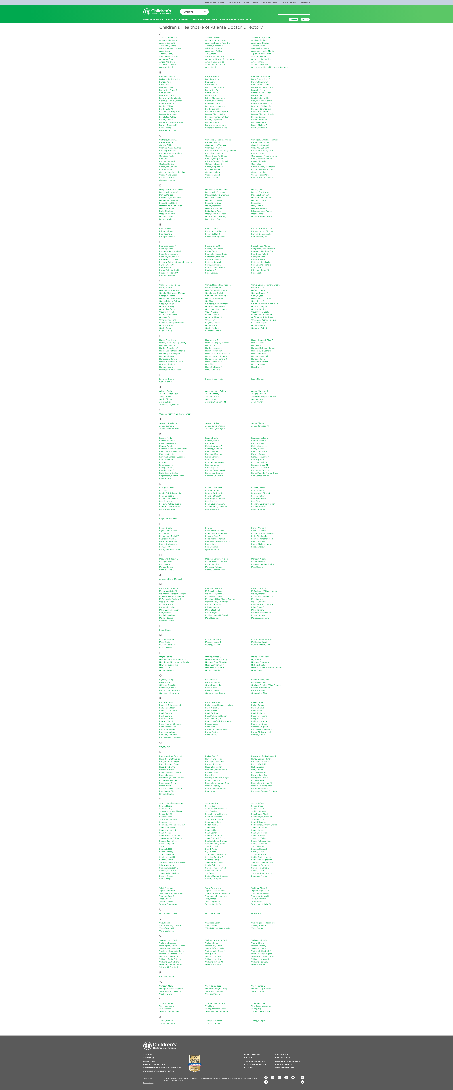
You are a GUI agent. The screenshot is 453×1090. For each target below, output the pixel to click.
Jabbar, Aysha (165, 391)
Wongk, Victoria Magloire (171, 988)
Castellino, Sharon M (260, 145)
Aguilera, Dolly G (259, 40)
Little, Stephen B (259, 536)
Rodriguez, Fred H (259, 777)
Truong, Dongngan (168, 904)
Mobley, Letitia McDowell (216, 615)
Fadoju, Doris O (212, 246)
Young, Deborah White (215, 1008)
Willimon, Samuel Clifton (170, 964)
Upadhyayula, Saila (168, 913)
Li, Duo (208, 528)
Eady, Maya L (165, 228)
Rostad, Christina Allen (261, 786)
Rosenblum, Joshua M (261, 783)
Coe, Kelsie (256, 164)
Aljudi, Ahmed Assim (261, 53)
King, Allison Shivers (214, 462)
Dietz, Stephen (166, 211)
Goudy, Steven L (166, 312)
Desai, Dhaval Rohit (168, 203)
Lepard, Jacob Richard (169, 506)
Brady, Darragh (212, 109)
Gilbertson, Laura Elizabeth (171, 298)
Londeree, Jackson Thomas (218, 541)
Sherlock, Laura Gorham (216, 841)
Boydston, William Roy (261, 106)
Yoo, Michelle (165, 1008)
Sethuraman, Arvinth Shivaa (264, 825)
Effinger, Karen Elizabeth (262, 231)
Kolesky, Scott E (166, 470)
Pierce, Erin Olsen (167, 729)
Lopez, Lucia (211, 544)
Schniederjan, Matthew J (262, 816)
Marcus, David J (166, 569)
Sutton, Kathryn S (213, 878)
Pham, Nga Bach (259, 724)
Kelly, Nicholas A (259, 446)
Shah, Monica (257, 830)
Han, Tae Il (210, 345)
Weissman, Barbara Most (170, 953)
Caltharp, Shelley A (168, 140)
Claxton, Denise (166, 164)
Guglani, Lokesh (212, 322)
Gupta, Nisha (211, 325)
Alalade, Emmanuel (214, 45)
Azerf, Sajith (210, 67)
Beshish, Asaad (258, 90)
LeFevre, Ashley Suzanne (170, 504)
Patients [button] (171, 19)
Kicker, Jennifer (212, 457)
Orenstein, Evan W (168, 687)
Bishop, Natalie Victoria (170, 98)
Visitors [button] (183, 19)
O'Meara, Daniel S (167, 685)
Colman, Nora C (166, 169)
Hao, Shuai (256, 345)
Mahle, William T (258, 561)
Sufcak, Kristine (166, 876)
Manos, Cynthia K (167, 567)
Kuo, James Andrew (260, 475)
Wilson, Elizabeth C (214, 964)
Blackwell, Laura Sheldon (170, 101)
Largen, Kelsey (258, 496)
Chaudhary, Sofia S (214, 153)
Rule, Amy (210, 791)
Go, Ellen (209, 301)
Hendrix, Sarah (258, 359)
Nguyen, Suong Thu (168, 665)
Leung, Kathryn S (259, 509)
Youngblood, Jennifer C (170, 1011)
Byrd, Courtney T (259, 128)
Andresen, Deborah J (261, 59)
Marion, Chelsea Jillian (215, 569)
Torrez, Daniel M (166, 901)
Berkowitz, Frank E (168, 90)
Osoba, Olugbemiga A (169, 690)
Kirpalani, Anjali (166, 465)
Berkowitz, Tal (211, 90)
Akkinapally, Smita (167, 45)
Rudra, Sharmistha (259, 788)
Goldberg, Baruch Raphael (217, 304)
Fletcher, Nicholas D (260, 262)
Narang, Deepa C (213, 657)
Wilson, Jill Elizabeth (168, 967)
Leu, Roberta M (212, 509)
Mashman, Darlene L (214, 588)
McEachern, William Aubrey (264, 591)
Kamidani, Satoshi (259, 438)
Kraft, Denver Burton (168, 473)
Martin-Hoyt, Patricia (168, 588)
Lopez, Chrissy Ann (168, 544)
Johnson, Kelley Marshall (170, 579)
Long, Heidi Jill (166, 630)
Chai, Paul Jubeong (260, 148)
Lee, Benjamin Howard (215, 498)
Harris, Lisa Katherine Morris (172, 351)
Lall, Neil (163, 490)
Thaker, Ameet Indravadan (217, 893)
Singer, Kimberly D (259, 854)
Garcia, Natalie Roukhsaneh (218, 285)
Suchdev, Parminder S (261, 873)
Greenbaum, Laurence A (262, 314)
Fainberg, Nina (166, 248)
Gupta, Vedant (212, 328)
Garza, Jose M (257, 287)
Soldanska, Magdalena (261, 859)
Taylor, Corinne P (167, 890)
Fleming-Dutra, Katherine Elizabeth (175, 262)
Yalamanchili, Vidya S (215, 1003)
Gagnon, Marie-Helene (169, 285)
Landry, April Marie (214, 493)
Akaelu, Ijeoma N (167, 43)
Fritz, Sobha (256, 273)
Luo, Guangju (211, 547)
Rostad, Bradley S (213, 786)
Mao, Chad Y (257, 567)
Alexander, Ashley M (214, 51)
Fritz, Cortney (211, 273)
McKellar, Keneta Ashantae (171, 596)
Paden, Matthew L (213, 702)
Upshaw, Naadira (213, 913)
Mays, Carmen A (258, 588)
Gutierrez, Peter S (259, 328)
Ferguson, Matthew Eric (262, 251)
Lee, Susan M (211, 501)
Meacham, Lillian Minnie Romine (220, 599)
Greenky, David (166, 317)
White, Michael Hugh (168, 956)
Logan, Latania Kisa (168, 541)
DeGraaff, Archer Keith (261, 197)
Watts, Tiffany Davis (214, 948)
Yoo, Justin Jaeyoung (261, 1006)
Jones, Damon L (166, 426)
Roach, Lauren (166, 775)
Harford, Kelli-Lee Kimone (263, 348)
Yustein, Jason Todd (260, 1011)
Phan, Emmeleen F (168, 726)
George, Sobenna (167, 295)
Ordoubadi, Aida (213, 685)
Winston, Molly (166, 986)
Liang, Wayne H (258, 528)
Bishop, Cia (256, 95)
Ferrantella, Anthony (168, 254)
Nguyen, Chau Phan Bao (216, 662)
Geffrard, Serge (258, 290)
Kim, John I (210, 459)
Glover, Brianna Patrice (169, 301)
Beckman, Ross (212, 84)
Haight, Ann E (211, 340)
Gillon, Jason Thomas (261, 298)
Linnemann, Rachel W (169, 536)
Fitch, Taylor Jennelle (169, 256)
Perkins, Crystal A (259, 721)
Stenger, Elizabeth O (168, 868)
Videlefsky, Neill (166, 928)
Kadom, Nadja (165, 438)
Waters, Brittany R (259, 945)
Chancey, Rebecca (167, 150)
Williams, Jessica (213, 959)
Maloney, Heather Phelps (262, 564)
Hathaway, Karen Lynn (169, 353)
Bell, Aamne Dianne (260, 84)
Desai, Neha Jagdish (214, 203)
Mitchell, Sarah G (167, 615)
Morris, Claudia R (213, 639)
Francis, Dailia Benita (215, 267)
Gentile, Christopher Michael (172, 293)
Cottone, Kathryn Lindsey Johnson (175, 414)
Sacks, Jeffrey (257, 803)
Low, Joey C (165, 547)
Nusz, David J (257, 670)
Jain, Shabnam (212, 396)
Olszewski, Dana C (259, 682)
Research (305, 2)
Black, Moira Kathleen (261, 98)
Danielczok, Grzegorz (215, 192)
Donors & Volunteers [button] (204, 19)
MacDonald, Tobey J (168, 559)
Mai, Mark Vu (165, 564)
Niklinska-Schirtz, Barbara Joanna (266, 667)
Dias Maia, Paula (166, 208)
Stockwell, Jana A (213, 870)
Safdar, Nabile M (166, 806)
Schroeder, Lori (166, 822)
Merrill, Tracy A (166, 604)
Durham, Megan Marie (261, 216)
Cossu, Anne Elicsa (168, 175)
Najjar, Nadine (165, 657)
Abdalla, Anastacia (168, 37)
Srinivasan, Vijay (166, 865)
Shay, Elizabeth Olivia (215, 838)
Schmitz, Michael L (213, 816)
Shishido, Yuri (211, 846)
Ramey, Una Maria (213, 759)
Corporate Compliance (154, 1064)
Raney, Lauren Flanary (261, 759)
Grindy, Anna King (167, 320)
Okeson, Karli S (166, 682)
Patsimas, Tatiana (259, 716)
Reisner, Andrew (166, 769)
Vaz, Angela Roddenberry (263, 923)
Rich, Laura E (257, 769)
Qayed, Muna (165, 746)
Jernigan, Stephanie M (215, 402)
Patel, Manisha (211, 710)
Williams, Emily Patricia (170, 959)
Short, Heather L (258, 846)
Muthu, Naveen (166, 647)
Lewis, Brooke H (166, 528)
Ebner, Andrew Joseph (262, 228)
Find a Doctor (234, 2)
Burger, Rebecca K (167, 125)
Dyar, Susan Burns (213, 219)
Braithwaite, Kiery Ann (169, 111)
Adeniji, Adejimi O (213, 37)
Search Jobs (149, 1061)
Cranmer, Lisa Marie (260, 175)
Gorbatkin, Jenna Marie (216, 309)
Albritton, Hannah (213, 48)
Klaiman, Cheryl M (259, 465)
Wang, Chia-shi (258, 943)
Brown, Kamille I (166, 119)
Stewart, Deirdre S (167, 870)
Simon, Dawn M (166, 854)
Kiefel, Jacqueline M (260, 457)
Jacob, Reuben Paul (168, 394)
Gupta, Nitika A (258, 325)
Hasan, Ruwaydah (213, 351)
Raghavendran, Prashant (170, 756)
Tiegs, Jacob (165, 899)
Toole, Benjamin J (259, 899)
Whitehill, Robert (213, 956)
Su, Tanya (209, 873)
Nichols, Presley (258, 665)
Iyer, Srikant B (165, 381)
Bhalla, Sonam (211, 93)
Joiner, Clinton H (258, 423)
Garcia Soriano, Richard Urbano (265, 285)
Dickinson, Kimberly (214, 208)
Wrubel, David (165, 994)
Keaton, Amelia (166, 446)
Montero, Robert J (167, 620)
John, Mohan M (258, 402)
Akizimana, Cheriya (260, 43)
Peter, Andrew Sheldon (170, 724)
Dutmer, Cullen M (167, 219)
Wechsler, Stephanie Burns (171, 951)
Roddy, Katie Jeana (260, 775)
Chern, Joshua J (258, 153)
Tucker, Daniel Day (213, 904)
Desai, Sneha (257, 203)
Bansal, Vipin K (166, 82)
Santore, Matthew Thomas (171, 811)
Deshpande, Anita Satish (170, 206)
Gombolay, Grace (167, 309)
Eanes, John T (211, 228)
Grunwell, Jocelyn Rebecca (171, 322)
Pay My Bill (249, 1058)
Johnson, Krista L (213, 423)
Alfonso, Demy (166, 53)
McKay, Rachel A (259, 594)
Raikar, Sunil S (211, 756)
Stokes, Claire (257, 870)
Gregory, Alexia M (213, 317)
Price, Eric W (211, 734)
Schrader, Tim (257, 819)
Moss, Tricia (164, 642)
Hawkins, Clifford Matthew (217, 353)
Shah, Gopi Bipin (259, 827)
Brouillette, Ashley (167, 117)
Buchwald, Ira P (258, 122)
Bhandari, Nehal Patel (261, 93)
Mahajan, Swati (166, 561)
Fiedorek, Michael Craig (216, 254)
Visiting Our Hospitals (255, 1061)
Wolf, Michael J (258, 986)
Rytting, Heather (166, 794)
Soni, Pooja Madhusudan (262, 862)
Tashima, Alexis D (259, 888)
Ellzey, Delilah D (212, 234)
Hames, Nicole (257, 343)
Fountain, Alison (166, 976)
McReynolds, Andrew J (170, 599)
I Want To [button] (188, 12)
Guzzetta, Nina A (213, 331)
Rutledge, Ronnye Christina (264, 791)
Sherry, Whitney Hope (261, 841)
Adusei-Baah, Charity (261, 37)
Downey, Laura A (167, 216)
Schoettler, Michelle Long (170, 819)
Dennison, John (258, 200)
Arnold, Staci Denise (214, 62)
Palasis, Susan (257, 702)
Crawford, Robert (167, 177)
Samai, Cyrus (257, 806)
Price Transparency (284, 1068)
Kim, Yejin (163, 462)
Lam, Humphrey (212, 490)
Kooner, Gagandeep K (215, 470)
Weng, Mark (210, 953)
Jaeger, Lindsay (258, 394)
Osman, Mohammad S (261, 687)
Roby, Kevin (210, 775)
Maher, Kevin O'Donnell (216, 561)
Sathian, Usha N (258, 811)
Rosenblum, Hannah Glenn (217, 783)
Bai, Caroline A (212, 76)
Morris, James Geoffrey (262, 639)
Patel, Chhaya (257, 708)
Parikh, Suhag (257, 705)
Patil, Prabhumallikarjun (216, 716)
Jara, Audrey (257, 399)
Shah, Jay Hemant (167, 830)
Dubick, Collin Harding (215, 216)
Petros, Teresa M (212, 724)
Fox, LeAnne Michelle (261, 265)
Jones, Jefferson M (260, 426)
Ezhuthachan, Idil (259, 236)
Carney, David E (212, 142)
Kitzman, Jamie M (213, 465)
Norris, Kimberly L (167, 670)
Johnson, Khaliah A (168, 423)
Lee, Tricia (255, 501)
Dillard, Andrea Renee (261, 211)
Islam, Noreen (257, 379)
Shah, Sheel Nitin (259, 833)
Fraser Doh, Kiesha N (169, 270)
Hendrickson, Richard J (216, 359)
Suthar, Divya (165, 878)
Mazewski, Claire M (168, 591)
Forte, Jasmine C (213, 265)
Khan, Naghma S (259, 451)
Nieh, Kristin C (165, 667)
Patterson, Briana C (168, 718)
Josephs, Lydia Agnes (215, 428)
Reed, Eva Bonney (167, 767)
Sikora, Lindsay (166, 851)
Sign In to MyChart (289, 2)
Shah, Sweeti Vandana (169, 835)
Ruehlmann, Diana (167, 791)
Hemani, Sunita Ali (259, 356)
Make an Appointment (214, 2)
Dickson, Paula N (259, 208)
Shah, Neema (165, 833)
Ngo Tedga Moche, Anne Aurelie (174, 662)
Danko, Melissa (166, 195)
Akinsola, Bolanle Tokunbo (217, 43)
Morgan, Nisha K (166, 639)
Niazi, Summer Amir (214, 665)
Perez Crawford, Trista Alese (218, 721)
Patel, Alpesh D (212, 708)
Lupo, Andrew (258, 547)
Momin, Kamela (258, 615)
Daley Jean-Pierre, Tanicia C (172, 189)
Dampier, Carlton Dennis (216, 189)
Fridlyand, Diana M (260, 270)
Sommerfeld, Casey (214, 862)
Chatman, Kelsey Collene (170, 153)
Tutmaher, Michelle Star (262, 904)
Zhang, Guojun (258, 1020)
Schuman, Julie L (213, 822)
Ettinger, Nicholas (167, 236)
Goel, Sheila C (257, 301)
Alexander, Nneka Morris (262, 51)
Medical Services (252, 1054)
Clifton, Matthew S (213, 164)
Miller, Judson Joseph (169, 610)
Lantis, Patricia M (213, 496)
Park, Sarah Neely (167, 708)
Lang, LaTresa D (166, 496)
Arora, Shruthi (257, 62)
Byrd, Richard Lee (167, 130)
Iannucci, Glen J (166, 379)
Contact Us (148, 1058)
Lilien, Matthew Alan (214, 530)
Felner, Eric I (211, 251)
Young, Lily (256, 1008)
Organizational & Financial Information (162, 1068)
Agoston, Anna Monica (215, 40)
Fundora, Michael (167, 275)
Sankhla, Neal (257, 808)
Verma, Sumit (211, 925)
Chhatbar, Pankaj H (168, 156)
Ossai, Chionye (212, 690)
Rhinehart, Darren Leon (216, 769)
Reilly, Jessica (257, 767)
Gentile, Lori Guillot (214, 293)
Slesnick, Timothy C (214, 857)
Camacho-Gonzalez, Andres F (219, 140)
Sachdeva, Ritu (212, 803)
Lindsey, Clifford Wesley (262, 533)
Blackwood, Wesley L (215, 101)
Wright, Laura (257, 991)
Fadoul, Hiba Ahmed (261, 246)
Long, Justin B (258, 541)
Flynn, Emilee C (166, 265)
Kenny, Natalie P (258, 448)
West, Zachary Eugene (261, 953)
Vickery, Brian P (258, 925)
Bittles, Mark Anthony (215, 98)
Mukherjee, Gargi (259, 642)
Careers (293, 19)
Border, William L (167, 106)
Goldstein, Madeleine (214, 306)
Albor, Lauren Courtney (170, 48)
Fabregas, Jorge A (167, 246)
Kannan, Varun (212, 440)
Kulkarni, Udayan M (214, 475)
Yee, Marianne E (166, 1006)
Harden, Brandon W (168, 348)
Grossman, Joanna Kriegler (263, 320)
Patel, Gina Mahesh (168, 710)
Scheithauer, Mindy (260, 814)
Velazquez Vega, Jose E (170, 925)
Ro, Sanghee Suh (259, 772)
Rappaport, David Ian (215, 761)
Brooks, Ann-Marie (167, 114)
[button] (310, 16)
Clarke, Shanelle (258, 161)
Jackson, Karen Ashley (215, 391)
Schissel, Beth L (166, 816)
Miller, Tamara (257, 610)
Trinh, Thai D (257, 901)
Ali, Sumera (210, 53)
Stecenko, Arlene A (260, 865)
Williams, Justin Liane (169, 962)
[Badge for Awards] (194, 1063)
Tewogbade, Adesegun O (171, 893)
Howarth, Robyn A (213, 367)
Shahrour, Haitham (213, 835)
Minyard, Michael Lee (261, 612)
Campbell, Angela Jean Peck (264, 140)
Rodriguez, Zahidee (168, 780)
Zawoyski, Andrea (213, 1020)
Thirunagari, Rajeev (260, 893)
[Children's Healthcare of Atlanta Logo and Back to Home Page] (158, 12)
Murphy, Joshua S (213, 644)
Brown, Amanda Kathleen (217, 117)
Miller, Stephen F (213, 610)
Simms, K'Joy (257, 851)
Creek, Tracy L (211, 177)
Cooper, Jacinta (212, 172)
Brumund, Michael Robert (171, 122)
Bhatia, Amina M (166, 95)
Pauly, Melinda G (259, 718)
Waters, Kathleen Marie (169, 948)
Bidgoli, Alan (211, 95)
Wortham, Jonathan (214, 991)
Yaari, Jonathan (166, 1003)
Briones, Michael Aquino (216, 111)
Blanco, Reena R (166, 103)
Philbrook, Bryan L (259, 726)
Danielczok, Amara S (168, 192)
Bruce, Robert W (259, 119)
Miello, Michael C (167, 607)
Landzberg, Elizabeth (261, 493)
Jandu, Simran (165, 399)
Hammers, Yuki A (167, 345)
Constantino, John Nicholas (172, 172)
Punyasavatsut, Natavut (170, 737)
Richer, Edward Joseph (170, 772)
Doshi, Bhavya (257, 214)
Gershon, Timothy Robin (216, 295)
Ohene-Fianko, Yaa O (261, 679)
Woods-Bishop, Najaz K (170, 991)
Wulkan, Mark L (212, 994)
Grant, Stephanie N (168, 314)
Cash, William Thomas (215, 145)
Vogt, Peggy (257, 928)
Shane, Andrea (258, 835)
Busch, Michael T (259, 125)
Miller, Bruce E (257, 607)
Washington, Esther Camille (172, 945)
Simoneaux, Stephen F (215, 854)
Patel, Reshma (211, 713)
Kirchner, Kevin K (259, 462)
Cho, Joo (163, 158)
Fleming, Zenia (258, 259)
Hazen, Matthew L (259, 353)
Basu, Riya (164, 84)
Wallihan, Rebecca (167, 943)
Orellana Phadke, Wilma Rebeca (266, 685)
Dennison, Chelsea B (214, 200)
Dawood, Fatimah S (260, 195)
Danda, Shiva (257, 189)
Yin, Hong (209, 1006)
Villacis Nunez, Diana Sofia (217, 928)
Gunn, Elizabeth (166, 325)
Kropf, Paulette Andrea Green (265, 473)
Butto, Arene (165, 128)
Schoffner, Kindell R (214, 819)
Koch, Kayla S (211, 467)
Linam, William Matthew (216, 533)
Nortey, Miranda (212, 670)
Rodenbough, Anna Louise (171, 777)
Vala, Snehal (164, 923)
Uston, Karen (257, 913)
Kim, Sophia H (257, 459)
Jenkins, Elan (165, 402)
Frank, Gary (256, 267)
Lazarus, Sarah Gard (168, 498)
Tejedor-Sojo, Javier (260, 890)
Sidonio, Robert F (259, 849)
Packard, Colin (166, 702)
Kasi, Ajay (209, 443)
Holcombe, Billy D (259, 361)
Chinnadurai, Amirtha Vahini (264, 156)
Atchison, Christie (167, 64)
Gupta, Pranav (165, 328)
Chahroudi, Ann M (213, 148)
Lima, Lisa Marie (258, 530)
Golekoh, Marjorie (259, 306)
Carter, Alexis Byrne (260, 142)
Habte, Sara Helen (167, 340)
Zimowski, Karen (212, 1023)
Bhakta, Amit (165, 93)
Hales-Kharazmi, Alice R (262, 340)
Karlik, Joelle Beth (167, 443)
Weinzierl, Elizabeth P (261, 951)
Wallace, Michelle (259, 940)
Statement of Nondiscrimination (158, 1071)
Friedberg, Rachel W (168, 273)
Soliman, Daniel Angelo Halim (173, 862)
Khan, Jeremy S (212, 451)
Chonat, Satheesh (167, 161)
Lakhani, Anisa (258, 488)
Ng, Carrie (256, 659)
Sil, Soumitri (210, 851)
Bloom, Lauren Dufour (261, 103)
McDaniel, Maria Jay (214, 591)
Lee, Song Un (165, 501)
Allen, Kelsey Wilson (168, 56)
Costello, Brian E (212, 175)
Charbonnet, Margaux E (262, 150)
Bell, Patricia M (166, 87)
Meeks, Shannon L (167, 602)
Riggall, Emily (211, 772)
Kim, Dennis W (166, 459)
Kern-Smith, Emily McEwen (171, 451)
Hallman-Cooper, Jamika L (217, 343)
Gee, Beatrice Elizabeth (216, 290)
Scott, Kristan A (258, 822)
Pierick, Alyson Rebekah (216, 729)
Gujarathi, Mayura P (260, 322)
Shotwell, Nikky (166, 849)
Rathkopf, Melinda (213, 764)
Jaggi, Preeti (165, 396)
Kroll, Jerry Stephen (214, 473)
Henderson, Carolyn (168, 359)
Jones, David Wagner (215, 426)
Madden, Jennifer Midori (216, 559)
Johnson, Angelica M (169, 404)
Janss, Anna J (211, 399)
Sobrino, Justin (166, 859)
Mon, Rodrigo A (212, 618)
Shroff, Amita (211, 849)
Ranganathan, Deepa (169, 761)
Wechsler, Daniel (258, 948)
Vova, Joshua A (166, 931)
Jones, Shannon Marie (169, 428)
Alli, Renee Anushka (214, 56)
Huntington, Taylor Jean (170, 369)
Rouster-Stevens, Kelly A (170, 788)
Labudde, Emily (166, 488)
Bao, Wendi (210, 82)
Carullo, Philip (165, 145)
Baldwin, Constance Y (261, 76)
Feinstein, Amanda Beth (170, 251)
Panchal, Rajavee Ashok (170, 705)
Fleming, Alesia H (213, 259)
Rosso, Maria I (165, 786)
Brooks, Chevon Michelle (262, 114)
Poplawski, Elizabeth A (262, 729)
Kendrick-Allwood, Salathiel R (173, 448)
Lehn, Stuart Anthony (215, 504)
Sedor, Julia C (211, 825)
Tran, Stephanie (212, 901)
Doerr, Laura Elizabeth (215, 214)
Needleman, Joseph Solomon (172, 659)
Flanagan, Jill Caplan (168, 259)
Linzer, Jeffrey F (212, 536)
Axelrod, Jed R (166, 67)
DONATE (305, 19)
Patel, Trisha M (258, 713)
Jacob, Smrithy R (213, 394)
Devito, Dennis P (213, 206)
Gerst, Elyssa (257, 295)
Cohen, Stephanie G (214, 166)
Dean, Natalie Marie (214, 197)
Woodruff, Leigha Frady (216, 988)
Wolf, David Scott (213, 986)
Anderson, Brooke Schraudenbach (221, 59)
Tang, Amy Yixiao (213, 888)
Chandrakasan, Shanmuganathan (220, 150)
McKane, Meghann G (214, 594)
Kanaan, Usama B (167, 440)
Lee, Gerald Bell (258, 498)
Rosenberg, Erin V (167, 783)
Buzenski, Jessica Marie (216, 128)
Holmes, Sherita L (167, 364)
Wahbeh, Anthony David (216, 940)
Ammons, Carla (166, 59)
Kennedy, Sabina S (213, 448)
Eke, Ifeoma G (165, 234)
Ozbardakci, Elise (259, 693)
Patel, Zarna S (165, 716)
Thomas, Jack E (166, 896)
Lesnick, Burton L (167, 509)
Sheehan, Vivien (258, 838)
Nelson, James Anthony (216, 659)
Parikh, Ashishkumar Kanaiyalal (219, 705)
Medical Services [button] (153, 19)
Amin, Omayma (258, 56)
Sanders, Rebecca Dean (216, 808)
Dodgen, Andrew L (168, 214)
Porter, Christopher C (261, 732)
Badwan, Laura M (167, 76)
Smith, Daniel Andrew (261, 857)
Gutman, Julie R (166, 331)
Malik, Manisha (212, 564)
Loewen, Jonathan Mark (262, 539)
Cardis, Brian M (166, 142)
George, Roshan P (259, 293)
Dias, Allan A (257, 206)
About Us (147, 1054)
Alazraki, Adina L (259, 45)
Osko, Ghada (211, 687)
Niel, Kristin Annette (214, 667)
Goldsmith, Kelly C (167, 306)
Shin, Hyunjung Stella (215, 843)
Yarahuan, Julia (258, 1003)
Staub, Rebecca (212, 865)
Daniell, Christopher (260, 192)
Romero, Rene (257, 780)
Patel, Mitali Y (257, 710)
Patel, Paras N (165, 713)
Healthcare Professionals (257, 1064)
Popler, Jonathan (167, 732)
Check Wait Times (269, 2)
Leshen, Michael (258, 506)
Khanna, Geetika (166, 454)
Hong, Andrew (258, 364)
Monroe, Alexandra (260, 618)
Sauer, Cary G (165, 814)
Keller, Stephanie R (213, 446)
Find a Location (251, 2)
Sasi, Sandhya (211, 811)
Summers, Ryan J (259, 876)
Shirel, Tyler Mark (259, 843)
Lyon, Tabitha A (212, 549)
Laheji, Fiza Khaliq (213, 488)
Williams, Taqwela (259, 962)
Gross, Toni (210, 320)
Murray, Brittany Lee (260, 644)
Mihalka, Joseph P (213, 607)
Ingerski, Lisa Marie (214, 379)
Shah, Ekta (210, 827)
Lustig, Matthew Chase (169, 549)
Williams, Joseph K (260, 959)
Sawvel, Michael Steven (216, 814)
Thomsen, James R (260, 896)
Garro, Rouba (165, 287)
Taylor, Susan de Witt (215, 890)
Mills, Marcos (165, 612)
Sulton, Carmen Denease (216, 876)
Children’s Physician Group (288, 1061)
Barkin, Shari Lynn (259, 82)
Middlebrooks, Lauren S (262, 604)
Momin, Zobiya (166, 618)
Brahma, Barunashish (261, 109)
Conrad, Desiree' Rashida (263, 169)
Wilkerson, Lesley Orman (262, 956)
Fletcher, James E (213, 262)
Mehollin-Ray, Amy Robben (218, 602)
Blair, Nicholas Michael (261, 101)
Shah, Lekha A (212, 830)
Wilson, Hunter (258, 964)
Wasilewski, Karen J (214, 945)
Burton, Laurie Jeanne (215, 125)
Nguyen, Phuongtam (261, 662)
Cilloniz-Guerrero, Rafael (216, 161)
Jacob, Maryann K (259, 391)
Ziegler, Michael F (167, 1023)
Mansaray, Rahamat (214, 567)
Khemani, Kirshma (213, 454)
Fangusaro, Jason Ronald (263, 248)
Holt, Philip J (211, 364)
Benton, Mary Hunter (214, 87)
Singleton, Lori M (167, 857)
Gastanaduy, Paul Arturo (170, 290)
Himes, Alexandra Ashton (171, 361)
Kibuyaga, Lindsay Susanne (172, 457)
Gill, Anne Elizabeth (214, 298)
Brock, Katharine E (259, 111)
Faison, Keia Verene (214, 248)
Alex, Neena (164, 51)
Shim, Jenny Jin (166, 843)
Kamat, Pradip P (212, 438)
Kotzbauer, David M (260, 470)
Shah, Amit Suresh (167, 827)
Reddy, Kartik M (258, 764)
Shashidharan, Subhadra (170, 838)
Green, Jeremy (212, 314)
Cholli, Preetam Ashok (261, 158)
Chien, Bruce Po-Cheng (216, 156)
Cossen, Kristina (258, 172)
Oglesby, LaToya (166, 679)
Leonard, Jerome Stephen (263, 504)
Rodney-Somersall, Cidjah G (218, 777)
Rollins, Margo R (212, 780)
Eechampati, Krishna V (215, 231)
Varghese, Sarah (212, 923)
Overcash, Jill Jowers (169, 693)
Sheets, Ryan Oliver (168, 841)
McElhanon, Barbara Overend (173, 594)
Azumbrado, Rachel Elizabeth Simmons (269, 67)
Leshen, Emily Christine (216, 506)
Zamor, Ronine (166, 1020)
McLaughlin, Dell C (214, 596)
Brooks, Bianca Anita (215, 114)
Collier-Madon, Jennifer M (263, 166)
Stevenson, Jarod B (260, 868)
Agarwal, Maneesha (168, 40)
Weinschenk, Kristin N (215, 951)
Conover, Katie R (213, 169)
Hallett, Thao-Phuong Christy (172, 343)
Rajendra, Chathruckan (169, 759)
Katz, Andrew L (258, 443)
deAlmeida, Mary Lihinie (170, 197)
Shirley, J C (164, 846)
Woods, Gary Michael (261, 988)
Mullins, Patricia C (167, 644)
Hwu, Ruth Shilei (212, 369)
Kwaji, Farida (165, 478)
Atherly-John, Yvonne (215, 64)
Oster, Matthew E (259, 690)
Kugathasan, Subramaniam (171, 475)
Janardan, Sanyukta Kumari (264, 396)
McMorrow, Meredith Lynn (263, 596)
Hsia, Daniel (256, 367)
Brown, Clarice (258, 117)
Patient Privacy (148, 1083)
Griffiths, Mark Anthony (262, 317)
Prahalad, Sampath (168, 734)
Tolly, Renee (210, 899)
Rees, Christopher (213, 767)
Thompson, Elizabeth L (216, 896)
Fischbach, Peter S (259, 254)
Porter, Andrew (212, 732)
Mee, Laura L (257, 599)
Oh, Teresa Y (211, 679)
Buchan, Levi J (212, 122)
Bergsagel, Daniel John (262, 87)
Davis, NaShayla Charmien (217, 195)
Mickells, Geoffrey (213, 604)
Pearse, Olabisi (166, 721)
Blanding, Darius (213, 103)
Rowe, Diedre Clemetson (216, 788)
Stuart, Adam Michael (169, 873)
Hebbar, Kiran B (166, 356)
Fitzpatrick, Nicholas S (215, 256)
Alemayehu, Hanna (260, 48)
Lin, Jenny (164, 533)
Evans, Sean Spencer (214, 236)
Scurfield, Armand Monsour (172, 825)
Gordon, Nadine (258, 309)
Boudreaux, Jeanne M (215, 106)
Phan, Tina (210, 726)
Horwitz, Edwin (166, 367)
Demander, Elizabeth (168, 200)
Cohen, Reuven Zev (168, 166)
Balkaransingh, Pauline (169, 79)
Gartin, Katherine (213, 287)
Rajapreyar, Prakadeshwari (263, 756)
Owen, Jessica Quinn (215, 693)
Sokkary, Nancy (212, 859)
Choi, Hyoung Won (214, 158)
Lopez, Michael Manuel (261, 544)
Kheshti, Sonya (258, 454)
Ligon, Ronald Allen (168, 530)
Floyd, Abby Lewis (168, 518)
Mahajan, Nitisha (258, 559)
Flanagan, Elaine (258, 256)
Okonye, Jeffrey (212, 682)
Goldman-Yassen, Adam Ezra (264, 304)
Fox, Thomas (165, 267)
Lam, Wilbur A (258, 490)
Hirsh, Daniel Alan (213, 361)
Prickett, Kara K (258, 734)
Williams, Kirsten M (214, 962)
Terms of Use (147, 1079)
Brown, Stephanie (213, 119)
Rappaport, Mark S (260, 761)
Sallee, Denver (211, 806)
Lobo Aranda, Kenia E (215, 539)
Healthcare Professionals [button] (235, 19)
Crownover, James (167, 180)
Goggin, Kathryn (166, 304)
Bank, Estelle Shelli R (261, 79)
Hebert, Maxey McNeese (216, 356)
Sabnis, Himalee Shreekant (171, 803)
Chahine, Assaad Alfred (170, 148)
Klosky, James (165, 467)
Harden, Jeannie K (213, 348)
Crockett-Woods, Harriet (262, 177)
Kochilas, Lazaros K (260, 467)
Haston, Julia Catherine (262, 351)
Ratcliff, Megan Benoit (169, 764)
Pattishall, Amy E (213, 718)
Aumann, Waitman (259, 64)
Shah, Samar (211, 833)
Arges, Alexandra (167, 62)
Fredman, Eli (211, 270)
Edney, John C (166, 231)
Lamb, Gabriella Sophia (170, 493)
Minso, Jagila (211, 612)
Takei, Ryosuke (166, 888)
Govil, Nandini (211, 312)
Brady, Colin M (166, 109)
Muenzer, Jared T (213, 642)
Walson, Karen (211, 943)
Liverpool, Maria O (167, 539)
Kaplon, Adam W (259, 440)
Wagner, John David (168, 940)
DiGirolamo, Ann (213, 211)
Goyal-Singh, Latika (260, 312)
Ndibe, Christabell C (260, 657)
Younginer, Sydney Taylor (216, 1011)
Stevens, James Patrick (215, 868)
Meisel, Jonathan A (260, 602)
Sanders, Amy (165, 808)
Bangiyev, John (212, 79)
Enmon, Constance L (261, 234)
